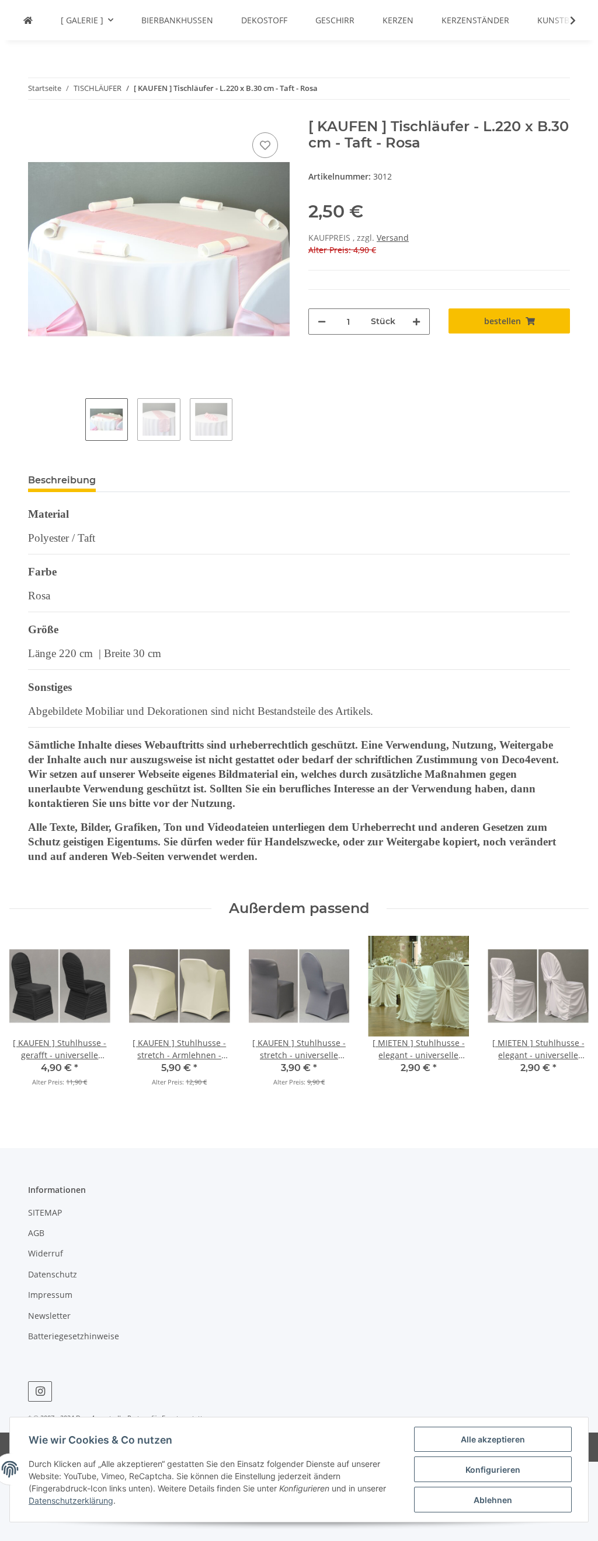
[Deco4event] (28, 20)
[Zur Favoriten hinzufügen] (265, 145)
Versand (393, 237)
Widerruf (45, 1253)
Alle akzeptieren (493, 1439)
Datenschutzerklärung (71, 1500)
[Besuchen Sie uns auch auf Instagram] (40, 1391)
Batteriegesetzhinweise (73, 1336)
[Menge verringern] (322, 321)
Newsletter (49, 1315)
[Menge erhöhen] (416, 321)
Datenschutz (52, 1274)
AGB (36, 1232)
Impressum (50, 1294)
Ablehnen (493, 1500)
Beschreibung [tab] (62, 480)
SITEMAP (45, 1212)
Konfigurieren (492, 1470)
